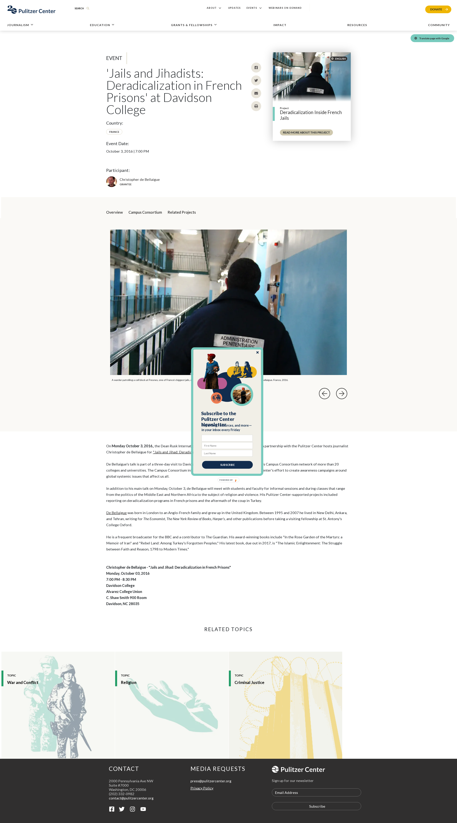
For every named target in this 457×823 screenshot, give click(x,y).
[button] (227, 419)
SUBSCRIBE (227, 464)
